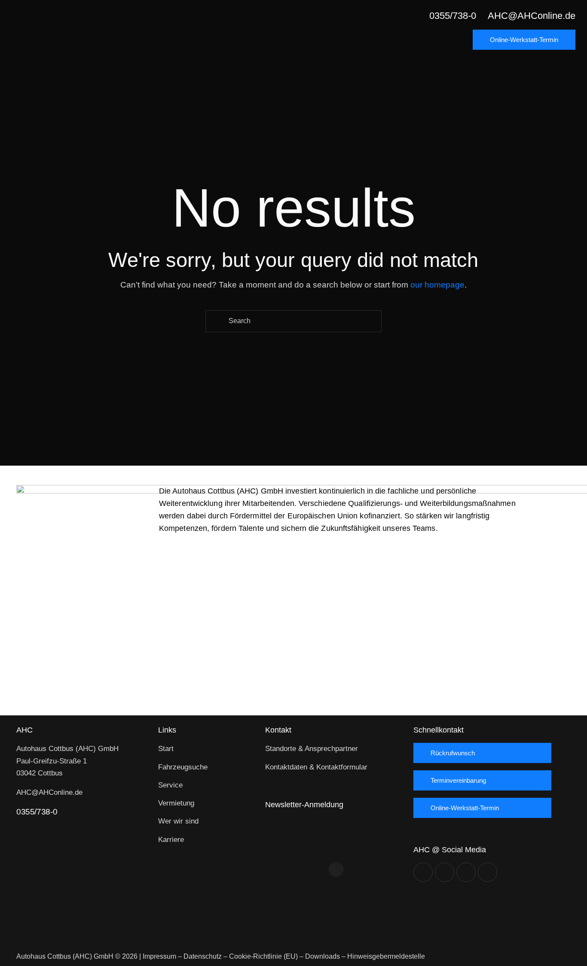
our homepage (437, 284)
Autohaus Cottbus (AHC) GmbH (64, 956)
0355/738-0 (36, 811)
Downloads (322, 956)
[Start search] (216, 321)
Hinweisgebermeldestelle (386, 956)
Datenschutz (202, 956)
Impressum (159, 956)
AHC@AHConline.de (49, 792)
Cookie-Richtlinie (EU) (263, 956)
